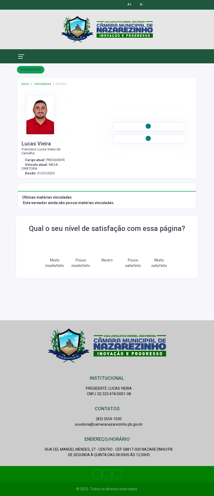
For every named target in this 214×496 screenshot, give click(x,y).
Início (25, 84)
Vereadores (42, 84)
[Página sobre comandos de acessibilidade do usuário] (153, 4)
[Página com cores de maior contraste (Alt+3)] (117, 4)
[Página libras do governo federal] (164, 4)
